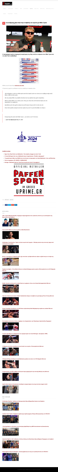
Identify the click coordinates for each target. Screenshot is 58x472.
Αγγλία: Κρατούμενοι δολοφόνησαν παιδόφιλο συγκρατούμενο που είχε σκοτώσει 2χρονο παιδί (24, 384)
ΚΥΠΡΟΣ (15, 13)
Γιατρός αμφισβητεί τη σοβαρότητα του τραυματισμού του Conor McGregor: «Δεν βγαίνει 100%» (25, 333)
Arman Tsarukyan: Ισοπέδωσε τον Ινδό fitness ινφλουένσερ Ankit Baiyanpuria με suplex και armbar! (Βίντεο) (27, 308)
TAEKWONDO (10, 13)
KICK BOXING (26, 8)
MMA (21, 8)
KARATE (4, 13)
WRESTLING (42, 8)
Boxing (15, 24)
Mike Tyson (7, 199)
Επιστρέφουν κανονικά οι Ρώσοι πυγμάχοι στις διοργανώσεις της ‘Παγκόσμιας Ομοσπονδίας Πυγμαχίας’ (26, 321)
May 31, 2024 (20, 119)
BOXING (31, 8)
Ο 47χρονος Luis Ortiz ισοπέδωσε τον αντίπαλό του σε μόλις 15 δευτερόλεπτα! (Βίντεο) (22, 346)
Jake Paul (11, 199)
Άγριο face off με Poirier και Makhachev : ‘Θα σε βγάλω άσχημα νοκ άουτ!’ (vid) (23, 154)
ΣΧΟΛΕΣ (16, 8)
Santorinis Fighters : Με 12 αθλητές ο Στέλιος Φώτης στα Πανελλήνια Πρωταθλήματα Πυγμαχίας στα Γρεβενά (27, 439)
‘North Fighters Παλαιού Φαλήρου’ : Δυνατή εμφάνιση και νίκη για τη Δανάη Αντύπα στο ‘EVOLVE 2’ (25, 451)
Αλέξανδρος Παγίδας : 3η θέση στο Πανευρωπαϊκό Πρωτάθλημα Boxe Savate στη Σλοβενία (23, 401)
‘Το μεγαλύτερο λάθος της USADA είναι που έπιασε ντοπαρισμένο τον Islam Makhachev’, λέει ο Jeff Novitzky (30, 158)
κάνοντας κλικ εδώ (19, 85)
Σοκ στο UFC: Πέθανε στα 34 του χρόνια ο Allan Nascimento (16, 229)
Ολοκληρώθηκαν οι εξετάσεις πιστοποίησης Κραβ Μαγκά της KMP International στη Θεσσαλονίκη (25, 426)
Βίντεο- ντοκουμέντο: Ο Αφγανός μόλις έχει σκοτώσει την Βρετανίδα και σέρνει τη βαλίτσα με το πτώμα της (27, 256)
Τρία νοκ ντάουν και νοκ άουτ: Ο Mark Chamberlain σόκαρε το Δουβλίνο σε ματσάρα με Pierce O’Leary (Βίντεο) (28, 295)
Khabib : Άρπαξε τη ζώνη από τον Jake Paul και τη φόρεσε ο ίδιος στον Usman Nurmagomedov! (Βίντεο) (26, 283)
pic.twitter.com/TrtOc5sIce (31, 117)
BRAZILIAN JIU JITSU (49, 8)
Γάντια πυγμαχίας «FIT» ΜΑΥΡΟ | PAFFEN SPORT (16, 160)
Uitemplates (38, 469)
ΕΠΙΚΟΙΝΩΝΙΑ (10, 8)
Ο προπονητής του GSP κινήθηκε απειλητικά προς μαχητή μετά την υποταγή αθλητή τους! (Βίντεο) (25, 371)
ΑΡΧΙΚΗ (4, 8)
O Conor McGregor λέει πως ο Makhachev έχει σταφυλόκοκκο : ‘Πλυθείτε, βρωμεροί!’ (24, 156)
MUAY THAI (36, 8)
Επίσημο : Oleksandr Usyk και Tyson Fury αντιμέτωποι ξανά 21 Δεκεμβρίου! (22, 162)
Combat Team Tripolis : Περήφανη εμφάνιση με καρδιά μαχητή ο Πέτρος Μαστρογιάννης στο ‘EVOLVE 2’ (26, 413)
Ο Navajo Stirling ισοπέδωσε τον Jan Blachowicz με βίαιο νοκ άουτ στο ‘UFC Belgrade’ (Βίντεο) (24, 359)
